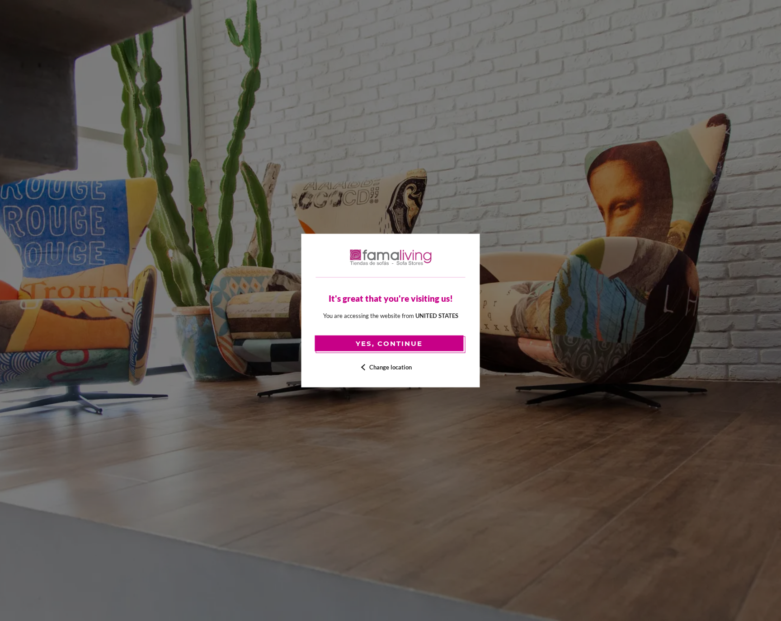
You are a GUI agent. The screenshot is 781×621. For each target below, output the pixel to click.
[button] (391, 367)
